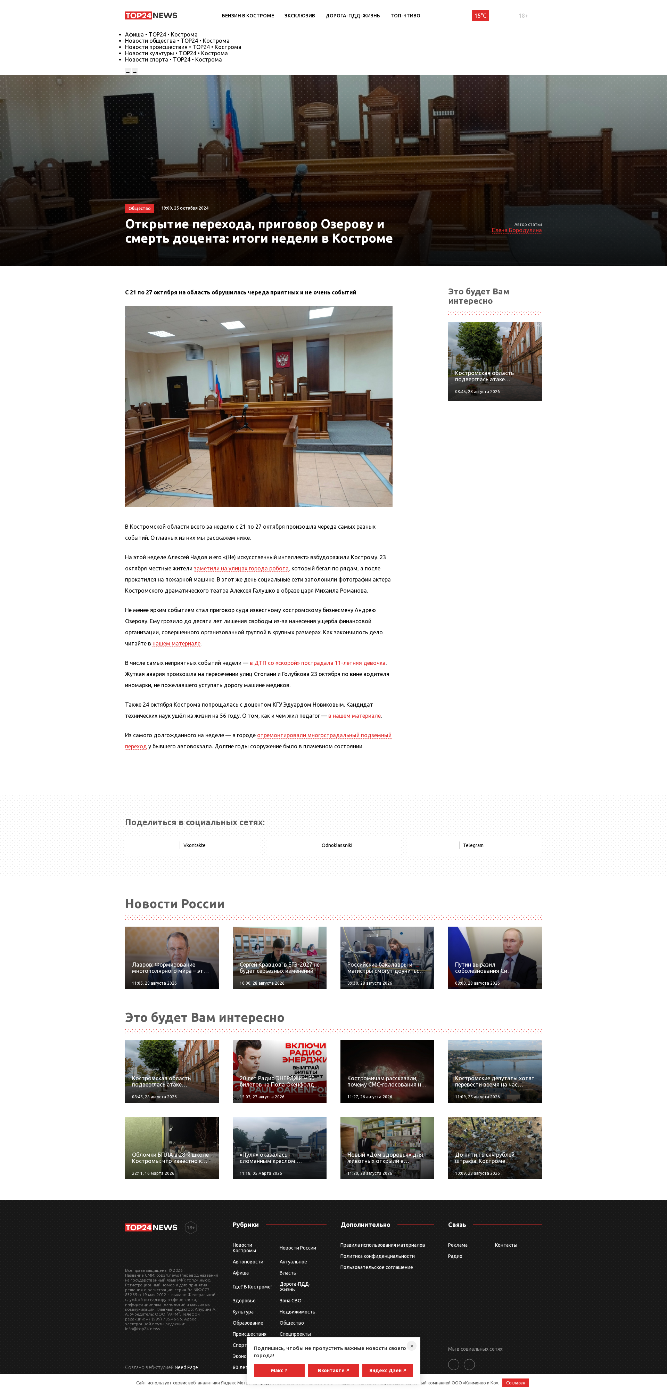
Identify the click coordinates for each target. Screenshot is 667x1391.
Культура (243, 1312)
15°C (480, 16)
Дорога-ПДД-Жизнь (353, 15)
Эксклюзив (300, 15)
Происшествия (249, 1334)
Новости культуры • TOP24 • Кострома (176, 53)
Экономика (245, 1356)
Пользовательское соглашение (376, 1267)
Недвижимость (297, 1312)
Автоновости (248, 1261)
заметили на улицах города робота (241, 568)
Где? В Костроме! (252, 1287)
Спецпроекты (295, 1334)
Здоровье (244, 1300)
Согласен (515, 1382)
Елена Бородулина (517, 230)
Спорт (240, 1345)
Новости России (298, 1248)
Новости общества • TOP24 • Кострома (177, 41)
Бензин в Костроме (248, 15)
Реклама (458, 1245)
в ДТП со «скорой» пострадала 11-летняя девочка (318, 663)
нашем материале (176, 643)
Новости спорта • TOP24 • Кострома (173, 59)
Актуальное (293, 1261)
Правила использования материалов (382, 1245)
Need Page (186, 1367)
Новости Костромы (244, 1247)
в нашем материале (354, 716)
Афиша (241, 1273)
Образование (248, 1323)
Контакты (506, 1245)
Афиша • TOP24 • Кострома (161, 34)
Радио (455, 1256)
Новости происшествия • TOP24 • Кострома (183, 47)
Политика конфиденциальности (377, 1256)
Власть (288, 1273)
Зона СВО (291, 1300)
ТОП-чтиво (405, 15)
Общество (292, 1323)
